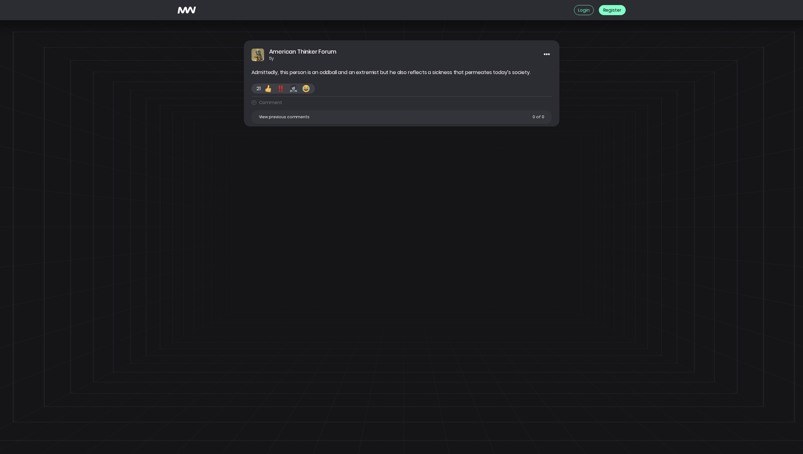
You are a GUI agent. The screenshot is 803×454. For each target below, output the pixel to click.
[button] (401, 117)
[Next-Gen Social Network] (187, 10)
